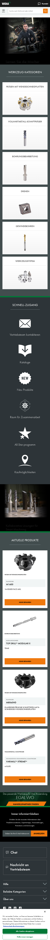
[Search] (45, 11)
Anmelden (39, 833)
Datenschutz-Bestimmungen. (14, 926)
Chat (14, 852)
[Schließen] (45, 911)
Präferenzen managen (25, 937)
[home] (5, 4)
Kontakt (45, 4)
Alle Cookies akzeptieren (25, 931)
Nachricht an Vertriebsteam (20, 867)
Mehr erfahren (25, 602)
